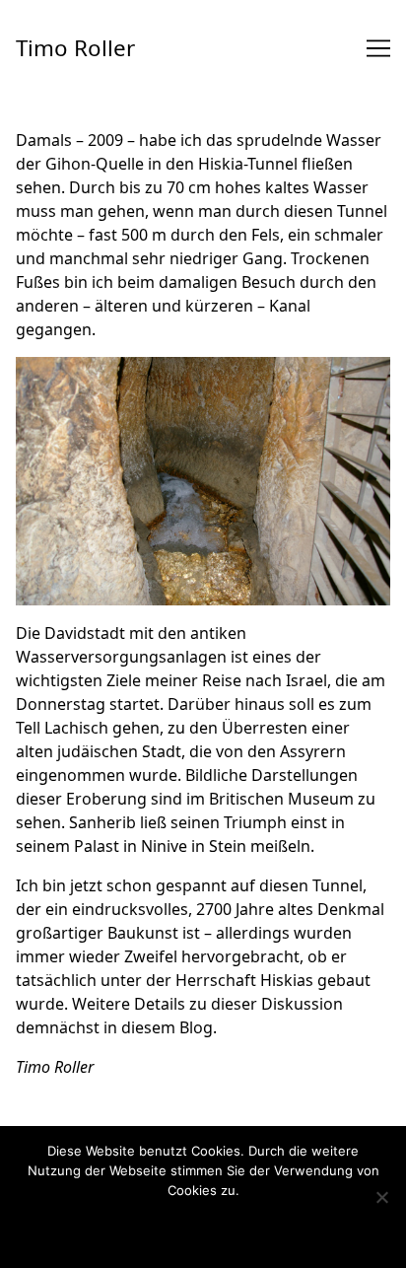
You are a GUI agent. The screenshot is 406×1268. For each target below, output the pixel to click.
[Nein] (381, 1197)
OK (117, 1226)
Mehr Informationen (236, 1226)
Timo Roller (75, 48)
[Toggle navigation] (378, 48)
